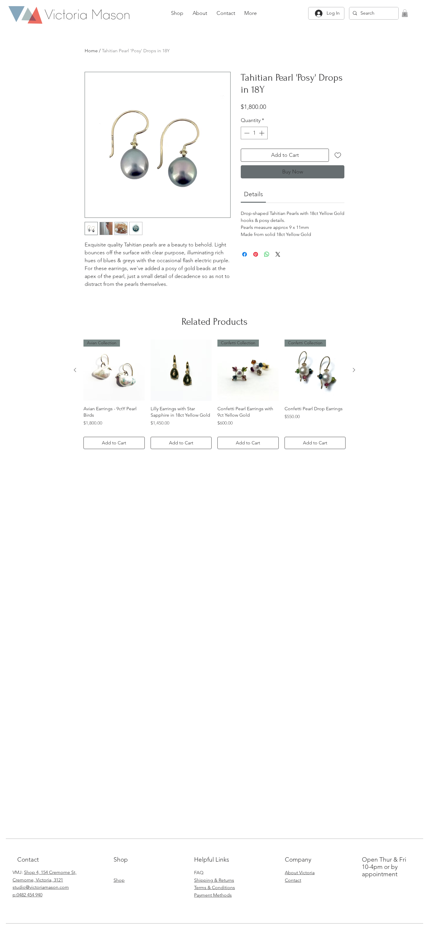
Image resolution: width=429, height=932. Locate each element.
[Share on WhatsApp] (266, 254)
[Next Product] (354, 369)
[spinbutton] (254, 133)
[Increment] (262, 133)
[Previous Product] (75, 369)
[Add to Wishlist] (337, 155)
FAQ (198, 872)
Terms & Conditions (214, 887)
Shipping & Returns (214, 880)
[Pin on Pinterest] (255, 254)
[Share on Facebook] (244, 254)
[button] (405, 13)
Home (91, 50)
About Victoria (300, 872)
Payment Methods (213, 895)
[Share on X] (277, 254)
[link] (253, 194)
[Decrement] (246, 133)
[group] (215, 394)
